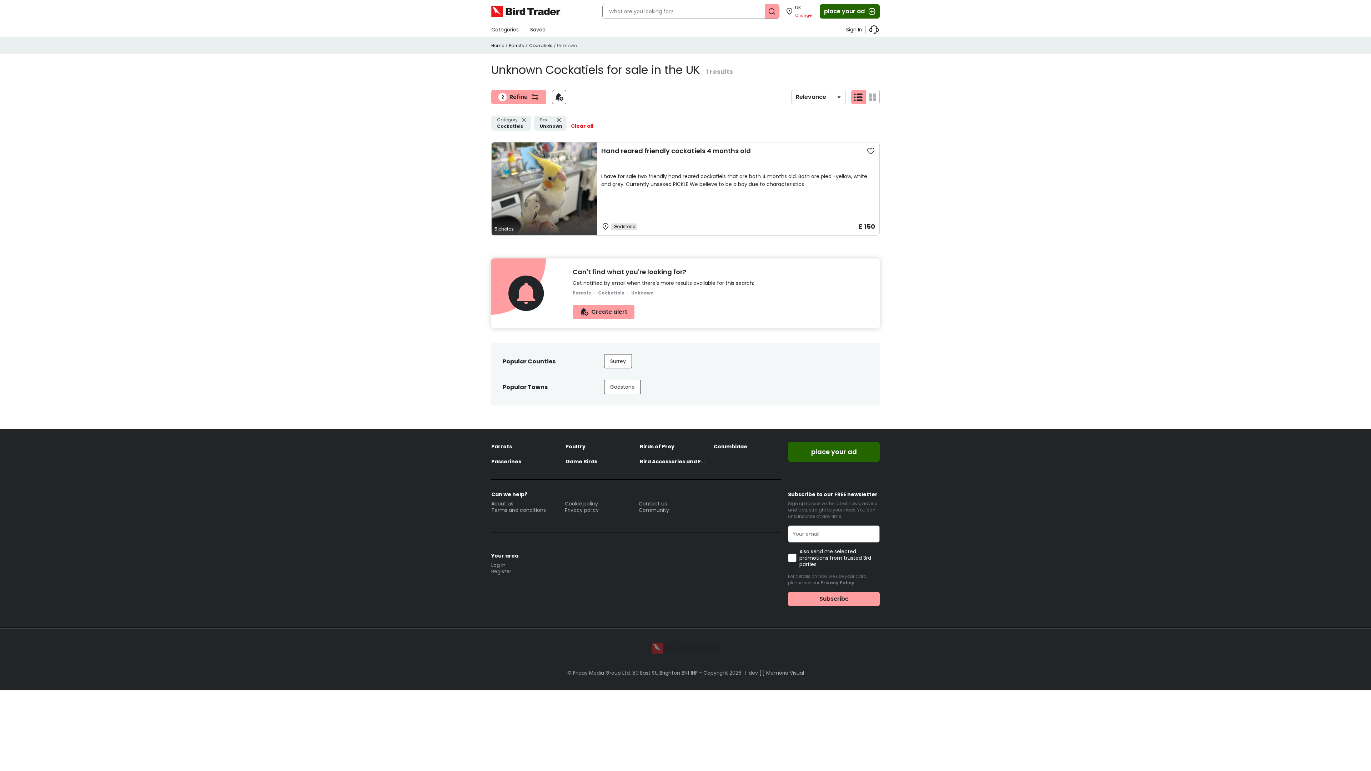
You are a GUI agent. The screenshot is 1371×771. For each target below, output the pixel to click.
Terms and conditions (518, 510)
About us (502, 503)
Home (497, 45)
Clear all (582, 126)
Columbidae (730, 446)
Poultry (576, 446)
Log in (498, 565)
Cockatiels (540, 45)
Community (654, 510)
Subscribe (834, 599)
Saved (538, 29)
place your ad (844, 11)
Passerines (506, 461)
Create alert (609, 312)
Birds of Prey (657, 446)
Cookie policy (581, 503)
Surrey (618, 361)
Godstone (622, 386)
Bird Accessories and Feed (673, 461)
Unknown (551, 123)
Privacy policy (582, 510)
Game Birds (581, 461)
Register (501, 571)
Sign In (854, 29)
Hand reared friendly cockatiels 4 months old (676, 150)
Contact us (653, 503)
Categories (505, 29)
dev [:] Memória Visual (776, 672)
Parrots (516, 45)
